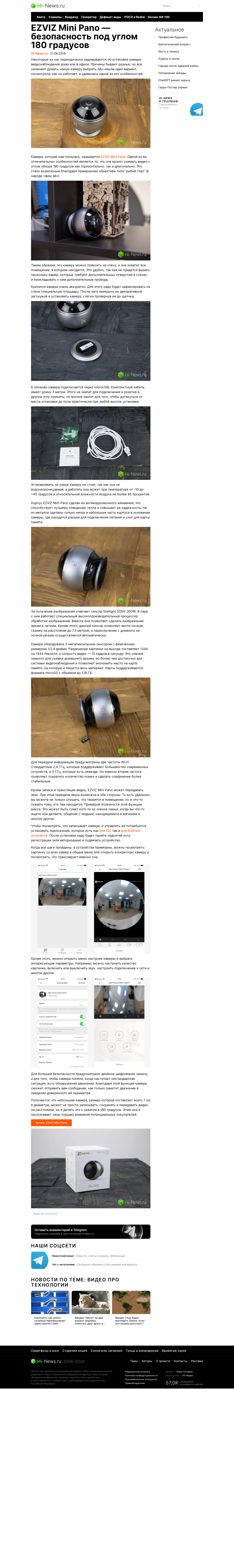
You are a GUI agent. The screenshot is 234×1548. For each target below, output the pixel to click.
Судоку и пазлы (169, 58)
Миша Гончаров (185, 1371)
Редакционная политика (137, 1371)
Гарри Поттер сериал (173, 87)
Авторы (147, 1361)
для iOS (105, 831)
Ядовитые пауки (174, 1350)
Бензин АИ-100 (159, 17)
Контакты (180, 1361)
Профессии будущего (173, 37)
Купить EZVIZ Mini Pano (51, 1122)
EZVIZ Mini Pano (113, 157)
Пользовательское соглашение (141, 1379)
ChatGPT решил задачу (174, 80)
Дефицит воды (110, 17)
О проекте (163, 1361)
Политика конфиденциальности (141, 1375)
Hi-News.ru (39, 53)
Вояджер (71, 17)
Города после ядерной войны (178, 65)
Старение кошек (74, 1350)
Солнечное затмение (106, 1350)
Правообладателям (135, 1383)
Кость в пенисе (168, 51)
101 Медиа (187, 1375)
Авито (41, 17)
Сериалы (55, 17)
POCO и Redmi (134, 17)
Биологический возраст (174, 44)
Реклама (197, 1361)
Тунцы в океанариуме (142, 1350)
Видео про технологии (45, 1213)
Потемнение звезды (172, 73)
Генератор (88, 17)
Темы (134, 1361)
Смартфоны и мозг (45, 1350)
